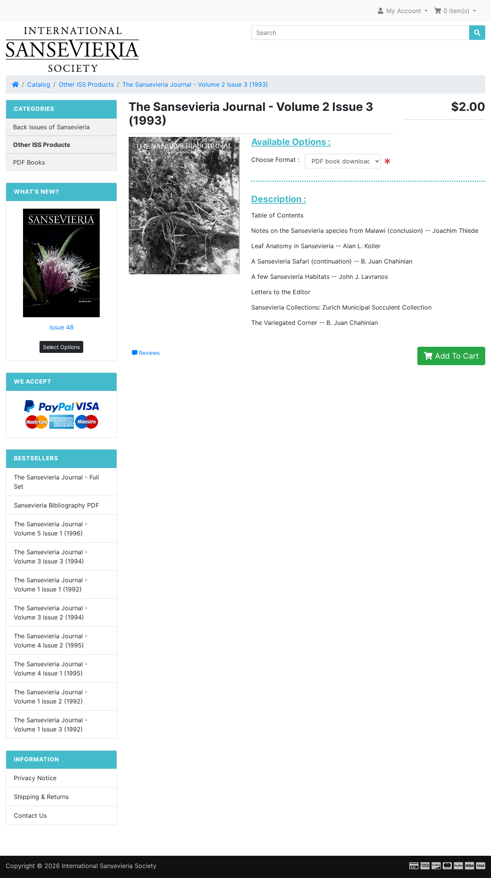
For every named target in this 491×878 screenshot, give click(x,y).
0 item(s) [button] (456, 11)
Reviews (148, 352)
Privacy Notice (35, 778)
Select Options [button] (61, 347)
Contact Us (30, 815)
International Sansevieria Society (109, 866)
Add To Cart (456, 356)
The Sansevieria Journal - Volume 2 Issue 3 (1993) (195, 84)
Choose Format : (278, 159)
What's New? (36, 191)
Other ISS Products (86, 84)
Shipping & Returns (41, 797)
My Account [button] (403, 11)
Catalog (38, 84)
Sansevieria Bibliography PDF (56, 505)
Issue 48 (61, 327)
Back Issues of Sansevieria (51, 127)
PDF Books (29, 162)
